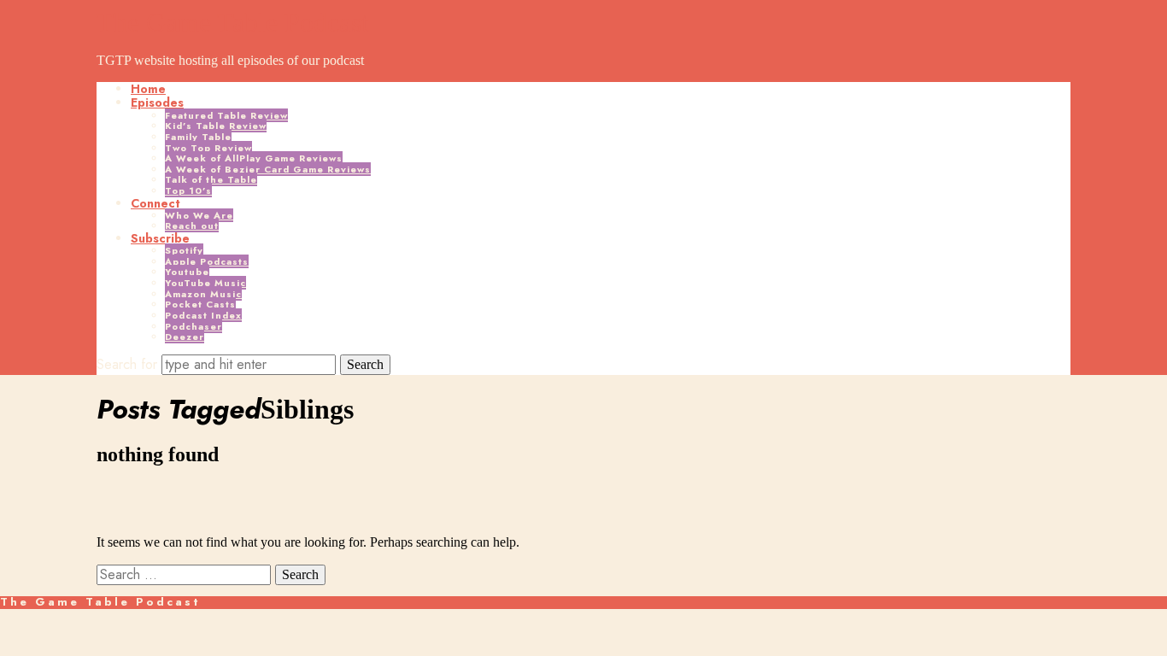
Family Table (198, 137)
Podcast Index (203, 315)
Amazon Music (203, 294)
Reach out (192, 225)
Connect (155, 203)
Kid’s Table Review (216, 125)
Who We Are (199, 215)
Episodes (157, 102)
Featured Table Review (226, 115)
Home (148, 88)
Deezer (184, 336)
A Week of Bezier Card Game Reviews (268, 169)
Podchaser (193, 326)
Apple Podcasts (207, 261)
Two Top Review (208, 148)
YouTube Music (205, 283)
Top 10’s (188, 190)
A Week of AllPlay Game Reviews (254, 158)
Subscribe (160, 238)
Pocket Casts (200, 304)
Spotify (184, 250)
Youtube (187, 271)
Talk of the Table (211, 179)
